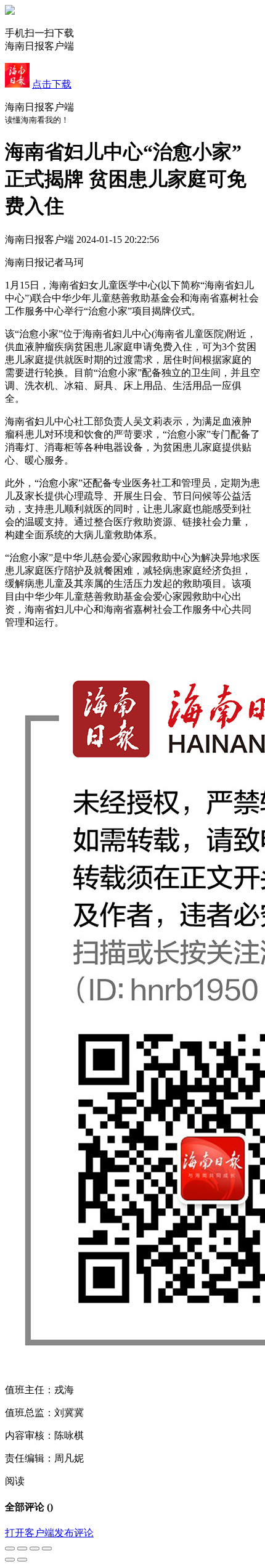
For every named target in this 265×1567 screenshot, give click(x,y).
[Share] (22, 1548)
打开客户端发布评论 (49, 1533)
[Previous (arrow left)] (10, 1559)
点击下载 (51, 84)
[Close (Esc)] (10, 1548)
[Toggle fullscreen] (34, 1548)
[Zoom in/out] (47, 1548)
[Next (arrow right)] (22, 1559)
